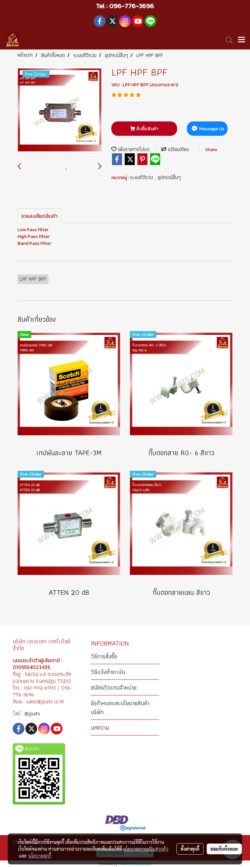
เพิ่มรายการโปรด (133, 149)
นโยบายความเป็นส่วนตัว (145, 849)
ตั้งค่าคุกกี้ (190, 849)
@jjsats (32, 713)
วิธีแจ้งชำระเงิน (108, 672)
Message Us (211, 128)
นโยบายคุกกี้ (39, 856)
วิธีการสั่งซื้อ (104, 656)
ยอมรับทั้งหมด (224, 849)
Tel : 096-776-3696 (125, 6)
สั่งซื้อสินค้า (146, 128)
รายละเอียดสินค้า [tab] (39, 216)
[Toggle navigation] (241, 40)
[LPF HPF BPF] (59, 110)
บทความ (100, 727)
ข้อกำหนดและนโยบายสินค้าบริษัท (120, 707)
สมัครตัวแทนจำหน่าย (113, 687)
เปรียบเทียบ (177, 149)
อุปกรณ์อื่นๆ (169, 177)
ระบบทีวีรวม (142, 177)
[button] (226, 40)
